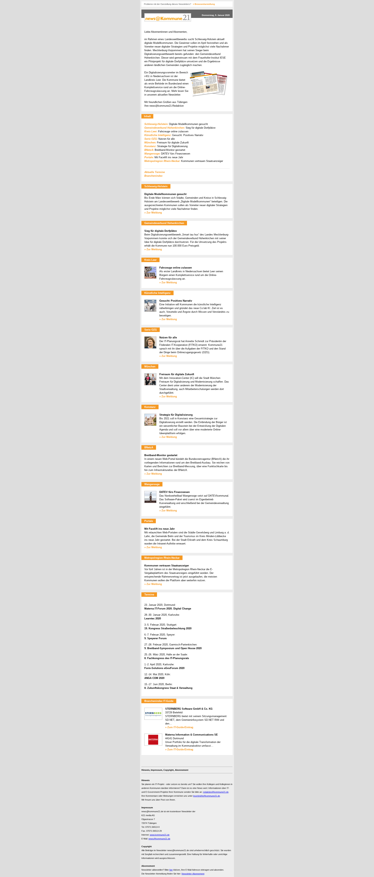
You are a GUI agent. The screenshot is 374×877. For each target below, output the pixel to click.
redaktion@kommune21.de (215, 792)
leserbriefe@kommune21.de (206, 796)
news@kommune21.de (159, 838)
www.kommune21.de (159, 835)
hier (171, 870)
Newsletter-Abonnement (193, 874)
